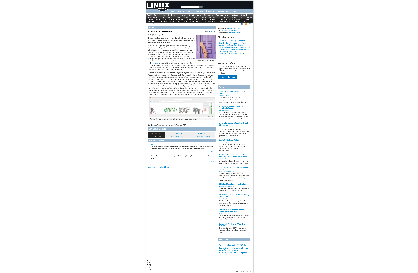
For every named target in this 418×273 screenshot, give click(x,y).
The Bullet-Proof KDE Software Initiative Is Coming (231, 107)
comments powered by (158, 167)
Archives (211, 11)
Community (239, 244)
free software (230, 255)
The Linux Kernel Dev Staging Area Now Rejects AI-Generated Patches (233, 156)
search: (183, 4)
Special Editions (223, 11)
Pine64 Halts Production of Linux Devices (232, 92)
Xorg (243, 21)
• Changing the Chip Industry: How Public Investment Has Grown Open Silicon (232, 44)
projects (227, 110)
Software (235, 15)
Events (227, 248)
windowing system (211, 21)
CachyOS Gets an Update (229, 140)
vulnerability (231, 186)
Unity (185, 21)
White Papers (200, 11)
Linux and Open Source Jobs (229, 30)
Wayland (199, 21)
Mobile (221, 250)
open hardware (222, 95)
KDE (220, 110)
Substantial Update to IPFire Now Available (232, 225)
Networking (244, 15)
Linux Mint (231, 127)
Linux (224, 171)
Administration (152, 15)
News (172, 11)
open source (239, 255)
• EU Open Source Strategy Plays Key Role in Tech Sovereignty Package (233, 50)
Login (250, 23)
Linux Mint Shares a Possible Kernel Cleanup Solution (233, 124)
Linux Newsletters (234, 28)
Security (191, 15)
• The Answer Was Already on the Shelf (231, 41)
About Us (149, 261)
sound (172, 21)
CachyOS (226, 142)
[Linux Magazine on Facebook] (242, 23)
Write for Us (150, 262)
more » (213, 151)
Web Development (240, 252)
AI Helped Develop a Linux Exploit (232, 184)
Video (192, 21)
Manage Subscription (152, 269)
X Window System (226, 21)
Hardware (183, 15)
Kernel (227, 127)
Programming (209, 15)
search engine (162, 21)
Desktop (162, 15)
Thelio (179, 21)
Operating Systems (222, 15)
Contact (149, 264)
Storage (227, 95)
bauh (156, 63)
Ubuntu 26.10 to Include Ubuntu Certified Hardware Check (231, 210)
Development (172, 15)
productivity (151, 21)
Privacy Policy (151, 267)
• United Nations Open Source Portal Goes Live (234, 47)
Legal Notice (150, 265)
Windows (222, 255)
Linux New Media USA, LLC (244, 272)
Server (199, 15)
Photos (247, 19)
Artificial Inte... (222, 158)
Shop (234, 11)
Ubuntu (220, 213)
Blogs (190, 11)
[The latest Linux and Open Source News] (246, 23)
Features (181, 11)
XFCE (237, 21)
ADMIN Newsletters (234, 33)
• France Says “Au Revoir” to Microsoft (231, 54)
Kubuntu (223, 110)
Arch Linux (221, 142)
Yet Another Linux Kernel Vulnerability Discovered (234, 196)
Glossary (148, 271)
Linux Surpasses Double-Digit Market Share (234, 168)
